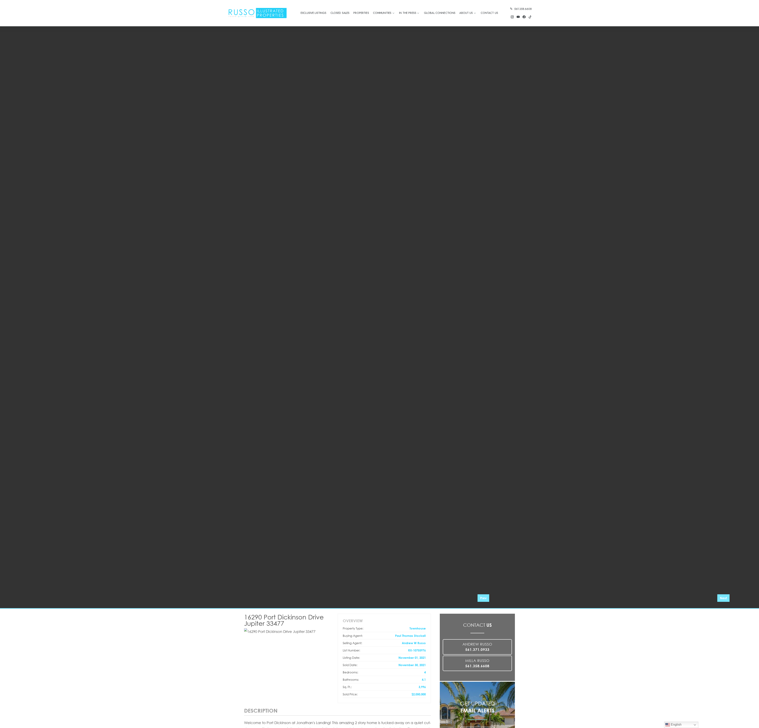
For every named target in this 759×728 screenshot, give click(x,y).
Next (723, 598)
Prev (483, 598)
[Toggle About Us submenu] (475, 13)
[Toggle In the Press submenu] (418, 13)
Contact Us (489, 13)
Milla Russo (477, 663)
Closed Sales (340, 13)
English (676, 724)
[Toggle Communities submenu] (393, 13)
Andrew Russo (477, 647)
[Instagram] (512, 17)
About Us (466, 13)
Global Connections (440, 13)
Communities (382, 13)
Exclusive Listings (314, 13)
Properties (361, 13)
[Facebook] (524, 17)
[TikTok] (530, 17)
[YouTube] (518, 17)
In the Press (407, 13)
